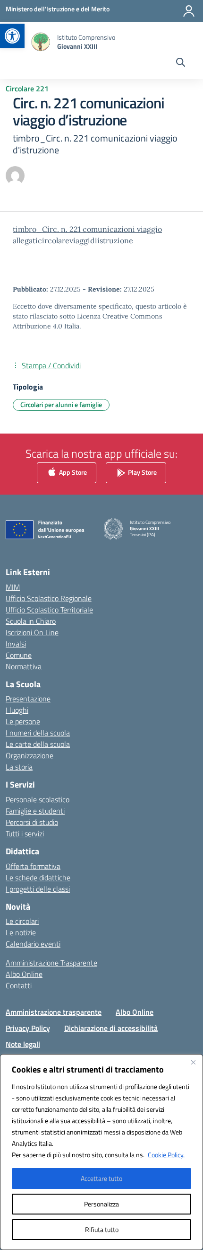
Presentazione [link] (28, 698)
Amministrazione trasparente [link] (54, 1012)
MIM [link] (13, 587)
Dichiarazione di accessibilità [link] (111, 1028)
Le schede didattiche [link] (38, 877)
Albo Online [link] (24, 974)
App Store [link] (72, 472)
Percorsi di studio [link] (32, 822)
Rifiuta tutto (101, 1229)
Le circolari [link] (22, 921)
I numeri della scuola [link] (38, 732)
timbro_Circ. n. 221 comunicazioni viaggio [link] (87, 229)
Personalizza (101, 1204)
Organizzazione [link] (29, 755)
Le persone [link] (23, 721)
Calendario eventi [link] (33, 943)
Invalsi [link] (16, 643)
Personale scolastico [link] (37, 799)
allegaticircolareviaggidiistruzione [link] (73, 240)
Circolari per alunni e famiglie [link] (61, 404)
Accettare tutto (101, 1178)
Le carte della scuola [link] (38, 744)
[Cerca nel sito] (180, 63)
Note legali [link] (23, 1044)
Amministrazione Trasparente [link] (51, 962)
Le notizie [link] (21, 932)
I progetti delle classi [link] (38, 889)
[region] (101, 1152)
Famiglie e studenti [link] (35, 810)
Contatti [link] (19, 985)
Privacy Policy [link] (28, 1028)
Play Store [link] (142, 472)
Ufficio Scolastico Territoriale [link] (49, 609)
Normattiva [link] (24, 666)
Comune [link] (19, 655)
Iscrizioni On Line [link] (32, 632)
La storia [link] (19, 766)
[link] (12, 36)
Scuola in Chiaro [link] (31, 621)
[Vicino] (193, 1062)
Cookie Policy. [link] (166, 1155)
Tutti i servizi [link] (25, 833)
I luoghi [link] (17, 710)
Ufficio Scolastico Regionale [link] (49, 598)
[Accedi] (188, 11)
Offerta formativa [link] (33, 866)
